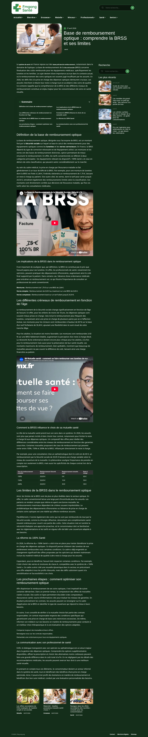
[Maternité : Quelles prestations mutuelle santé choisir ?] (54, 696)
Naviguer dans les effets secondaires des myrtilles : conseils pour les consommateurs (80, 709)
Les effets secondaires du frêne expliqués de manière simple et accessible (27, 708)
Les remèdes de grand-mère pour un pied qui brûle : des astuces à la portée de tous (121, 101)
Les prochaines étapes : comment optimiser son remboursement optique (35, 125)
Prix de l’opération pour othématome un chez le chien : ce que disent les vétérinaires (121, 130)
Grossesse (46, 713)
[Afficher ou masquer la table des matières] (61, 102)
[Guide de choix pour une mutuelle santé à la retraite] (105, 86)
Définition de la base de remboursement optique (35, 106)
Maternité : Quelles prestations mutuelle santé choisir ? (53, 708)
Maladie (19, 713)
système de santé (24, 64)
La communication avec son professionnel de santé (72, 125)
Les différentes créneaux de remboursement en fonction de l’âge (35, 114)
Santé (66, 49)
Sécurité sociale (69, 68)
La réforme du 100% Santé (65, 118)
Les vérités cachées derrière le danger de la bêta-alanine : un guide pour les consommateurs (121, 116)
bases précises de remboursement (64, 64)
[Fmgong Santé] (25, 8)
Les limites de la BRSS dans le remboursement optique (35, 119)
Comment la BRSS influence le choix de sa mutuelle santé (71, 114)
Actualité (116, 83)
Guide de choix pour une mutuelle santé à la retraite (121, 88)
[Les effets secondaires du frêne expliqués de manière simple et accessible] (28, 696)
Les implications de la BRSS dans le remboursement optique (68, 108)
